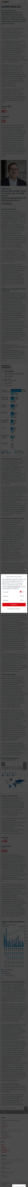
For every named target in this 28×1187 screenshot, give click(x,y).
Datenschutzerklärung (13, 587)
